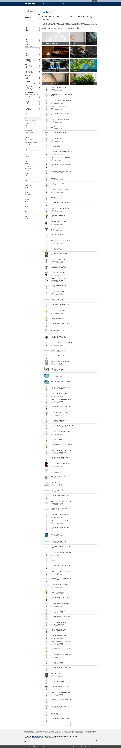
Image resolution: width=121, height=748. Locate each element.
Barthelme (27, 156)
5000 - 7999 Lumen (29, 72)
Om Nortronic (79, 1)
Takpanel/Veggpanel (29, 88)
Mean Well (27, 192)
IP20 (27, 76)
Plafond (27, 87)
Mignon (27, 56)
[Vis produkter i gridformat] (39, 14)
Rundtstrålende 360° (29, 104)
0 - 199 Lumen (28, 65)
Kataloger (63, 3)
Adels (26, 113)
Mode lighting (28, 194)
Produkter (43, 3)
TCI (25, 204)
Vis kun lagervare (29, 11)
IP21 (27, 77)
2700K (27, 26)
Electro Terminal (28, 170)
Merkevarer (50, 3)
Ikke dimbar (28, 18)
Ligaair (26, 182)
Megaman (27, 199)
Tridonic (26, 206)
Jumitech (27, 178)
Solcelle (27, 108)
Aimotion (26, 115)
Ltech (26, 216)
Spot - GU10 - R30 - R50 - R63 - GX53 (31, 60)
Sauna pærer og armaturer (31, 142)
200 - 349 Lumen (29, 66)
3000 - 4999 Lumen (29, 71)
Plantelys (27, 102)
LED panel (27, 127)
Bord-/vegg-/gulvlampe (30, 82)
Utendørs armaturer (29, 132)
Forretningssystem (65, 746)
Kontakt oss (72, 1)
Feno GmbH (27, 213)
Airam (37, 7)
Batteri (26, 125)
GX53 (27, 41)
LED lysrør (28, 55)
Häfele (26, 175)
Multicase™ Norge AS (85, 746)
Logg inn (95, 1)
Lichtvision (27, 180)
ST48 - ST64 (28, 61)
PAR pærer (28, 59)
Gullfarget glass (29, 98)
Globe (27, 51)
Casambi (27, 163)
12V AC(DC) (28, 96)
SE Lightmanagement (29, 201)
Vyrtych (26, 211)
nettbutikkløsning (74, 746)
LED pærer (27, 123)
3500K (27, 30)
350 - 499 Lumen (29, 67)
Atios (26, 151)
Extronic (26, 173)
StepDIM (27, 21)
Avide (26, 154)
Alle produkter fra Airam (30, 120)
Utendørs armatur (29, 89)
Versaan (26, 218)
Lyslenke (27, 85)
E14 (26, 35)
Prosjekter (56, 3)
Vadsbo (26, 209)
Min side (86, 1)
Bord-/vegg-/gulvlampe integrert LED (31, 83)
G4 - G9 (27, 49)
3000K (27, 29)
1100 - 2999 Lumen (29, 70)
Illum (27, 53)
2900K (27, 28)
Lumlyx (26, 189)
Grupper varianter (29, 10)
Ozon (27, 58)
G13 (26, 38)
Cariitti (26, 161)
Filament (27, 97)
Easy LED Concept (29, 168)
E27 (26, 37)
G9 (26, 39)
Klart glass (28, 100)
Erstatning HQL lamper (30, 139)
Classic (27, 48)
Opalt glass (28, 101)
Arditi (26, 149)
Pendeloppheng (29, 86)
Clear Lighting (28, 166)
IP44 (27, 78)
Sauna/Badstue (29, 105)
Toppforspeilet (28, 109)
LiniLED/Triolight (28, 185)
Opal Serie (27, 144)
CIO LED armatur (29, 130)
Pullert (27, 103)
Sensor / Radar (28, 107)
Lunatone (27, 187)
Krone (27, 54)
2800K (27, 27)
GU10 (27, 40)
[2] (69, 724)
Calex (26, 158)
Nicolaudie (27, 197)
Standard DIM (28, 19)
